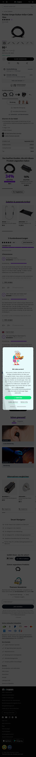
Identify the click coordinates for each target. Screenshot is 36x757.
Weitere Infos (24, 402)
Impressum (12, 406)
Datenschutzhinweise (21, 406)
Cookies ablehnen (13, 402)
